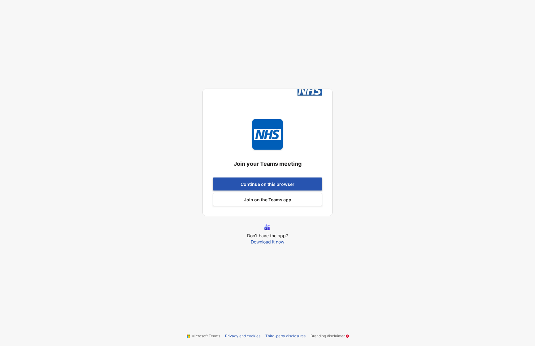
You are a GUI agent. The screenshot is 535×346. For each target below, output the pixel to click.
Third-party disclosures (285, 336)
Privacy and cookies (242, 336)
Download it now (267, 241)
